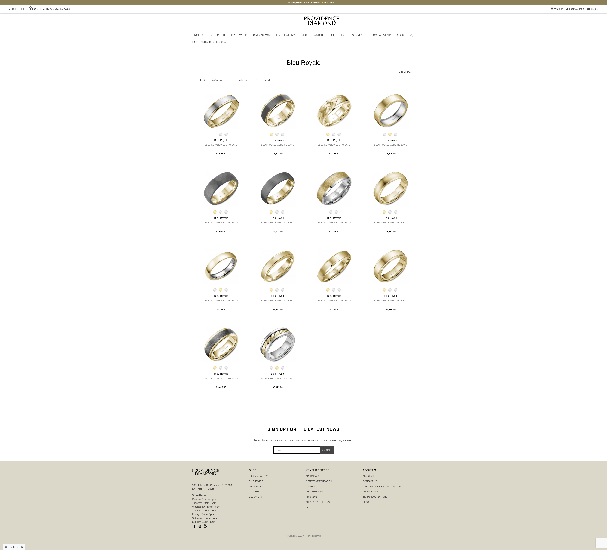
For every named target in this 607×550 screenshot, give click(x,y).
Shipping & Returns (318, 502)
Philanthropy (314, 491)
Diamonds (255, 486)
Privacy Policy (372, 491)
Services (358, 35)
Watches (320, 35)
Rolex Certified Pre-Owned (227, 35)
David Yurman (262, 35)
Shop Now (321, 2)
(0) (595, 9)
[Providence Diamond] (321, 20)
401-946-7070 (206, 489)
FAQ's (309, 507)
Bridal (304, 35)
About (401, 35)
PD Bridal (311, 497)
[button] (411, 35)
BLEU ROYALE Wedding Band (221, 145)
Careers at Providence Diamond (382, 486)
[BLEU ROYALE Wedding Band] (221, 111)
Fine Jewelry (285, 35)
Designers (255, 497)
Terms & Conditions (375, 497)
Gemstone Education (319, 481)
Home (195, 42)
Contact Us (370, 481)
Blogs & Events (381, 35)
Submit (326, 449)
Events (310, 486)
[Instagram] (199, 526)
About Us (368, 476)
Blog (366, 502)
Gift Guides (339, 35)
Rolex (198, 35)
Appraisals (312, 476)
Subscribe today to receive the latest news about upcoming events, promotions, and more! (304, 440)
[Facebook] (194, 526)
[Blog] (205, 526)
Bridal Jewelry (258, 476)
